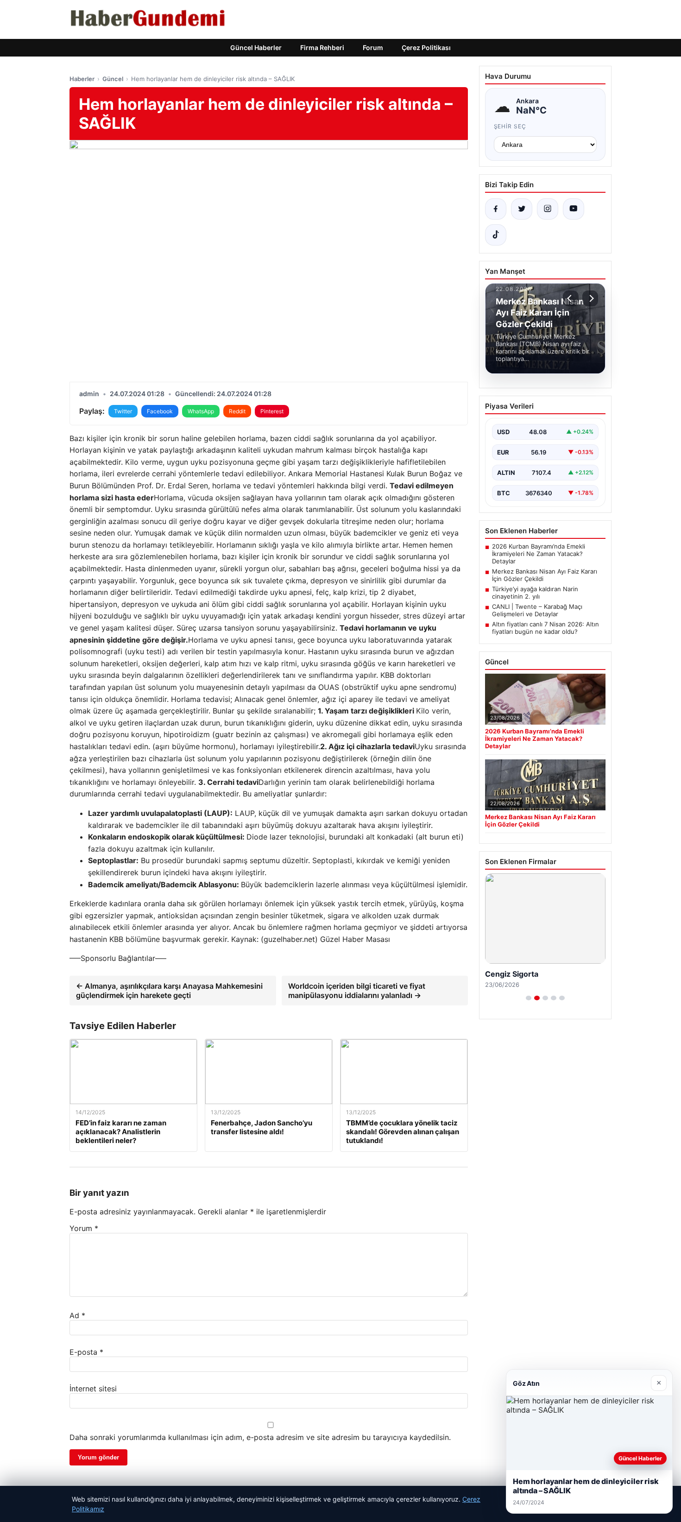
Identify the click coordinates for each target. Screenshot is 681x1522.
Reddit (237, 411)
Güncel (112, 78)
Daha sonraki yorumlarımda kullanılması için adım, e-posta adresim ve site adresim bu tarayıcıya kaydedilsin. (260, 1437)
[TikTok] (495, 235)
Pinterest (272, 411)
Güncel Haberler (256, 47)
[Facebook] (495, 209)
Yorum (83, 1228)
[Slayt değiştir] (528, 998)
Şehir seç (510, 126)
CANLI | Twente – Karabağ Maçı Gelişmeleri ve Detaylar (537, 610)
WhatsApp (201, 411)
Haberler (82, 78)
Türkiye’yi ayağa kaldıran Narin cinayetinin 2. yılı (535, 592)
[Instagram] (547, 209)
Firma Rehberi (322, 47)
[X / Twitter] (521, 209)
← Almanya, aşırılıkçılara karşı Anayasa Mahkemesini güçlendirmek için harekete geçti (169, 990)
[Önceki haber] (571, 298)
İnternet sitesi (93, 1388)
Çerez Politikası (426, 47)
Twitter (123, 411)
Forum (373, 47)
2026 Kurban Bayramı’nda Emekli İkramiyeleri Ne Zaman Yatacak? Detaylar (538, 554)
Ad (77, 1315)
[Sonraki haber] (590, 298)
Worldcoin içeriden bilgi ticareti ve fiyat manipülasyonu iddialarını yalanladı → (356, 990)
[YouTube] (573, 209)
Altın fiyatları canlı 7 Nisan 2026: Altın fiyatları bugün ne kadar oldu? (545, 627)
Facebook (160, 411)
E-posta (86, 1352)
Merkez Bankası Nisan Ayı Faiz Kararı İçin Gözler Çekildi (544, 575)
